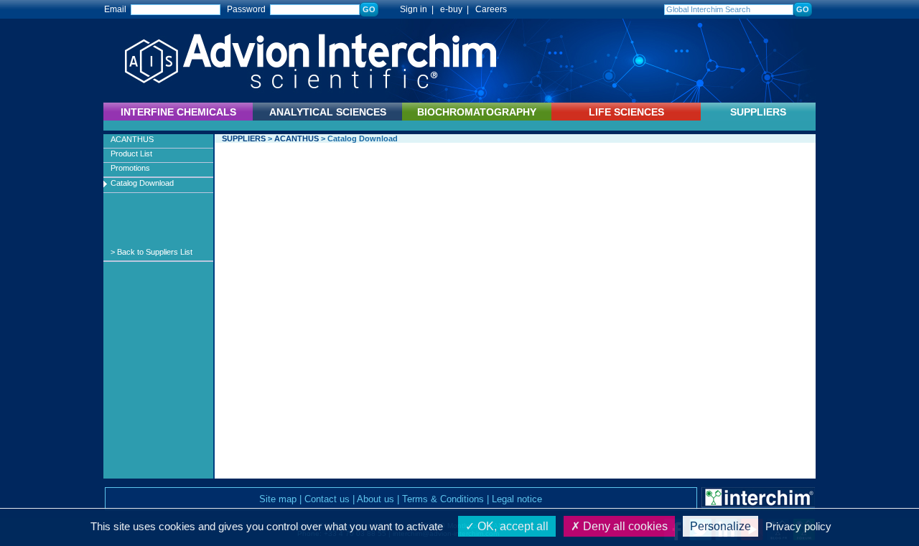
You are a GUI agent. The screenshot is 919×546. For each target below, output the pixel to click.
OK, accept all (512, 526)
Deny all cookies (624, 526)
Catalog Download (142, 183)
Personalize (720, 526)
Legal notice (517, 499)
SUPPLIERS (758, 112)
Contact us (327, 499)
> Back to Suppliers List (151, 252)
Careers (491, 9)
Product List (131, 153)
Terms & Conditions (443, 499)
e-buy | (456, 9)
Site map (278, 499)
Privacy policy (798, 526)
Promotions (130, 168)
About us (375, 499)
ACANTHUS (132, 139)
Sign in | (410, 9)
